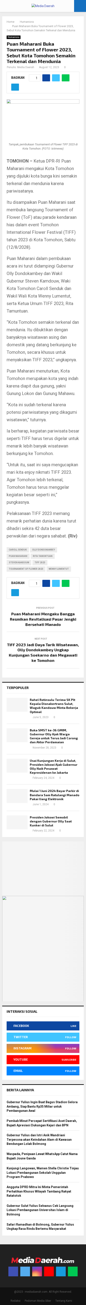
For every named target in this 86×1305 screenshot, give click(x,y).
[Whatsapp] (73, 1271)
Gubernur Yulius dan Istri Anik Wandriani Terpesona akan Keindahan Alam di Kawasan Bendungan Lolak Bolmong (39, 1139)
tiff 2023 (40, 562)
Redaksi (16, 1300)
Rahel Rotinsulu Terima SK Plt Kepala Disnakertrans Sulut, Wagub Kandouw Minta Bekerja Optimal (54, 706)
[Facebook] (13, 1271)
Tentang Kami (63, 1300)
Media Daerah (25, 67)
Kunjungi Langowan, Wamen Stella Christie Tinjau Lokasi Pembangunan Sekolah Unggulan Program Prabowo (43, 1172)
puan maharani (18, 556)
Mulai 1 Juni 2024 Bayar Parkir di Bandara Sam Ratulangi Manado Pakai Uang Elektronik (54, 795)
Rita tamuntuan (42, 556)
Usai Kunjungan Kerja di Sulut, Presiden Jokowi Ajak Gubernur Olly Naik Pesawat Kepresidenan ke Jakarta (53, 767)
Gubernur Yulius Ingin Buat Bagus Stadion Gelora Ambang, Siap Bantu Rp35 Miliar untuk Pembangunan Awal (42, 1106)
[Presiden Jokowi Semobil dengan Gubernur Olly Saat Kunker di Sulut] (17, 822)
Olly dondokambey (43, 550)
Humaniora (13, 37)
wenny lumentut (59, 569)
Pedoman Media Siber (38, 1300)
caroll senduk (18, 550)
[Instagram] (37, 1271)
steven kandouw (19, 562)
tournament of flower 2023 (26, 569)
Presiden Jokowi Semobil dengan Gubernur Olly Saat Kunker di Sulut (51, 821)
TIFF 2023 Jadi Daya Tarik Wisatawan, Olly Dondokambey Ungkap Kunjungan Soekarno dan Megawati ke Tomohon (43, 652)
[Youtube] (49, 1271)
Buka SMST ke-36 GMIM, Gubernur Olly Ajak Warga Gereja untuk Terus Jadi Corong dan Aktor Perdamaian (54, 736)
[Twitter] (25, 1271)
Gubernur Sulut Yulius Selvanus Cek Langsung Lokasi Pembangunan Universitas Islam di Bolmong (40, 1210)
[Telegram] (61, 1271)
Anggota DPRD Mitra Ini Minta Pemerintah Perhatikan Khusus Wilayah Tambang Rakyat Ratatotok (39, 1191)
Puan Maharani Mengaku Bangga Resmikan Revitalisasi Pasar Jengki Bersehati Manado (43, 619)
